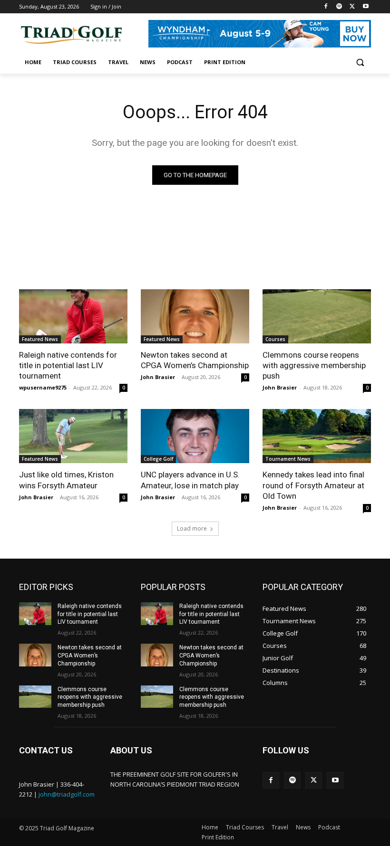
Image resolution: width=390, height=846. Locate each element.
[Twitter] (352, 6)
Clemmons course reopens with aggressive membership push (314, 365)
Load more (192, 528)
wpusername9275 (43, 387)
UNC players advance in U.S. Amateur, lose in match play (190, 480)
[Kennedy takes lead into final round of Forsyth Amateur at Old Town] (317, 436)
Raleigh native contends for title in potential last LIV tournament (68, 365)
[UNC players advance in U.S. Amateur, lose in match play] (195, 436)
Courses (275, 339)
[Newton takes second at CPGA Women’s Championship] (195, 316)
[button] (360, 62)
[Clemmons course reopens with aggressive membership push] (317, 316)
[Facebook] (326, 6)
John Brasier (158, 376)
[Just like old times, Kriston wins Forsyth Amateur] (73, 436)
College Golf (158, 459)
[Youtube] (365, 6)
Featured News (40, 339)
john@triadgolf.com (67, 794)
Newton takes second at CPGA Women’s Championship (195, 360)
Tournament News (288, 459)
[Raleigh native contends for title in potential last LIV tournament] (73, 316)
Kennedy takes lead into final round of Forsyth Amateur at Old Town (313, 485)
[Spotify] (339, 6)
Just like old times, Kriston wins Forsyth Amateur (66, 480)
